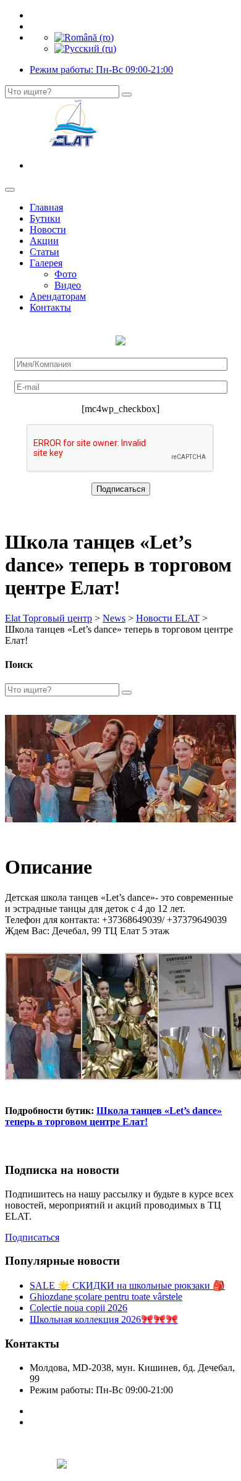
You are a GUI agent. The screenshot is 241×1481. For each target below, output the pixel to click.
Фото (65, 274)
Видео (67, 285)
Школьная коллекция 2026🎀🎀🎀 (104, 1319)
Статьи (44, 252)
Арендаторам (58, 296)
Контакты (50, 307)
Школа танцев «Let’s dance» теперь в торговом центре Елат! (113, 1116)
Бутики (45, 218)
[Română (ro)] (84, 37)
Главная (46, 207)
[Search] (127, 94)
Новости (48, 229)
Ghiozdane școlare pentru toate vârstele (106, 1296)
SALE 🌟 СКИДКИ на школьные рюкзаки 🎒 (127, 1285)
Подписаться (32, 1237)
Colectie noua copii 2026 (78, 1307)
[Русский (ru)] (85, 48)
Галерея (46, 263)
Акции (44, 240)
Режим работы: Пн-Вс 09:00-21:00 (101, 69)
